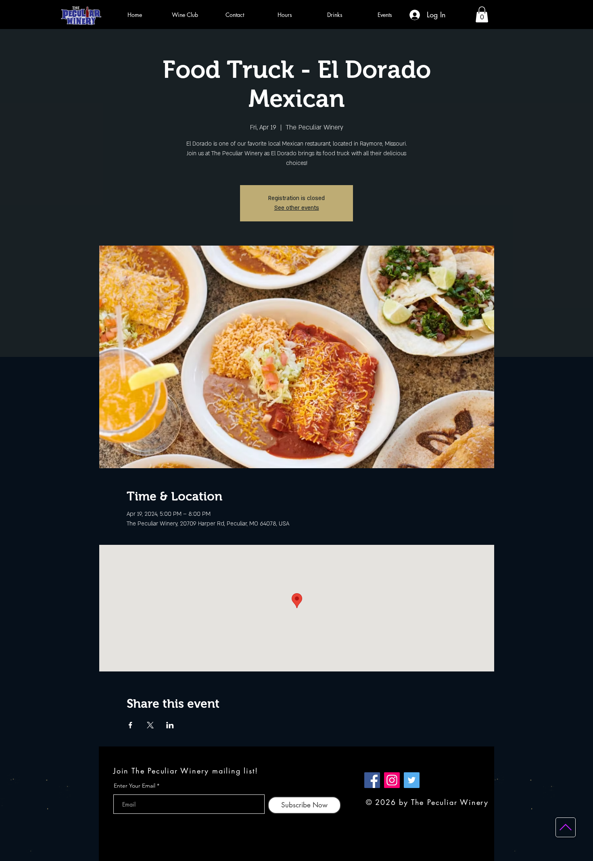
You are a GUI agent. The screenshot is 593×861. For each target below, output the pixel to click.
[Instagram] (392, 780)
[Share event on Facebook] (130, 725)
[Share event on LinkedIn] (170, 725)
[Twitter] (412, 780)
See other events (296, 208)
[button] (482, 14)
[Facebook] (372, 780)
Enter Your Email (134, 785)
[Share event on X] (150, 725)
